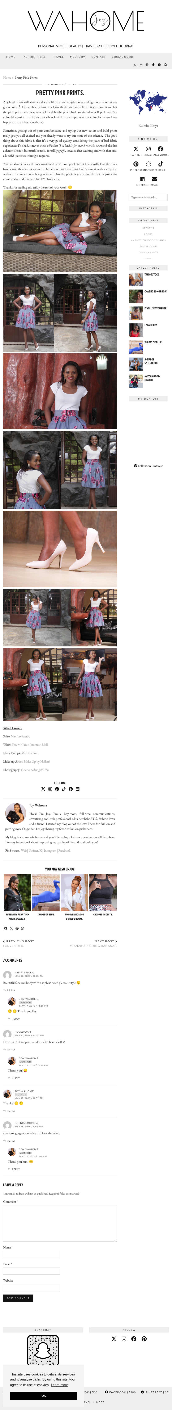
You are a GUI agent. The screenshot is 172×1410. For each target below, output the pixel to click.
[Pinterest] (147, 65)
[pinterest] (144, 1339)
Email (7, 1264)
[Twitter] (135, 65)
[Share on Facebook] (6, 928)
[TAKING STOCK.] (136, 279)
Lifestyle (148, 228)
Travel (58, 56)
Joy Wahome (54, 84)
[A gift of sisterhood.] (136, 364)
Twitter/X (35, 850)
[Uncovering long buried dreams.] (74, 892)
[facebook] (134, 1339)
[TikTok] (153, 65)
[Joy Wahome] (86, 21)
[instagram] (124, 1339)
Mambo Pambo (20, 736)
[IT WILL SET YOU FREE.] (136, 313)
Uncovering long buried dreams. (74, 916)
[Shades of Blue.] (46, 892)
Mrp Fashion (29, 753)
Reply (11, 990)
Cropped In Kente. (103, 914)
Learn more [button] (59, 1385)
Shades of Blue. (46, 914)
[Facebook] (159, 65)
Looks (71, 84)
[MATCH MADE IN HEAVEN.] (136, 381)
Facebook (64, 850)
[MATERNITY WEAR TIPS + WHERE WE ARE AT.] (17, 892)
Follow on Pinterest (150, 466)
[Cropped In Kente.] (103, 892)
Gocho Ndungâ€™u (35, 770)
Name (8, 1247)
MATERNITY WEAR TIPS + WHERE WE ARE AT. (17, 916)
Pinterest (157, 1392)
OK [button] (44, 1395)
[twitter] (114, 1339)
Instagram (50, 850)
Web (24, 850)
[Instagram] (141, 65)
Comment (10, 1201)
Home (11, 56)
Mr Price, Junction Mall (33, 744)
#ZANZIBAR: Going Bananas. (93, 944)
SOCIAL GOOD (122, 56)
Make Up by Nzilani (37, 761)
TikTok (87, 1392)
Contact (98, 56)
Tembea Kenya (148, 252)
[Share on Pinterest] (17, 928)
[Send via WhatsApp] (22, 928)
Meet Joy (77, 56)
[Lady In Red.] (136, 330)
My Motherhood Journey (148, 240)
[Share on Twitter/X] (11, 928)
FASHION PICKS (34, 56)
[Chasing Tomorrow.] (136, 296)
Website (8, 1280)
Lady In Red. (18, 944)
